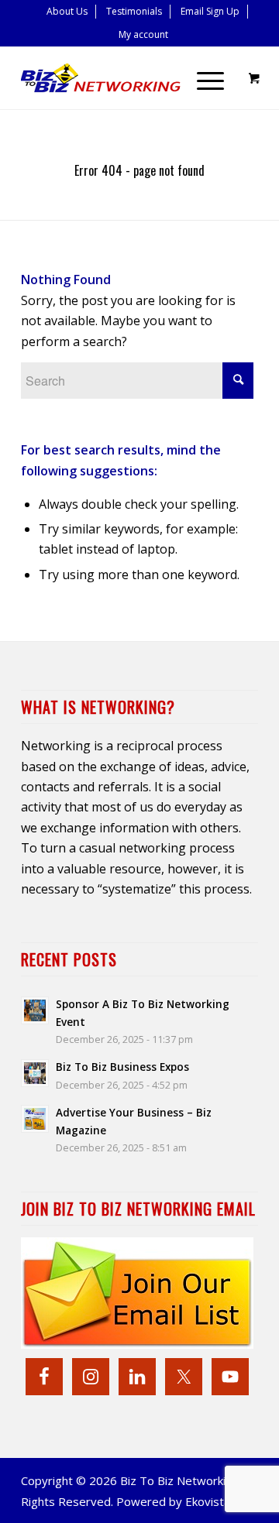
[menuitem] (67, 12)
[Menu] (202, 78)
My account (143, 34)
